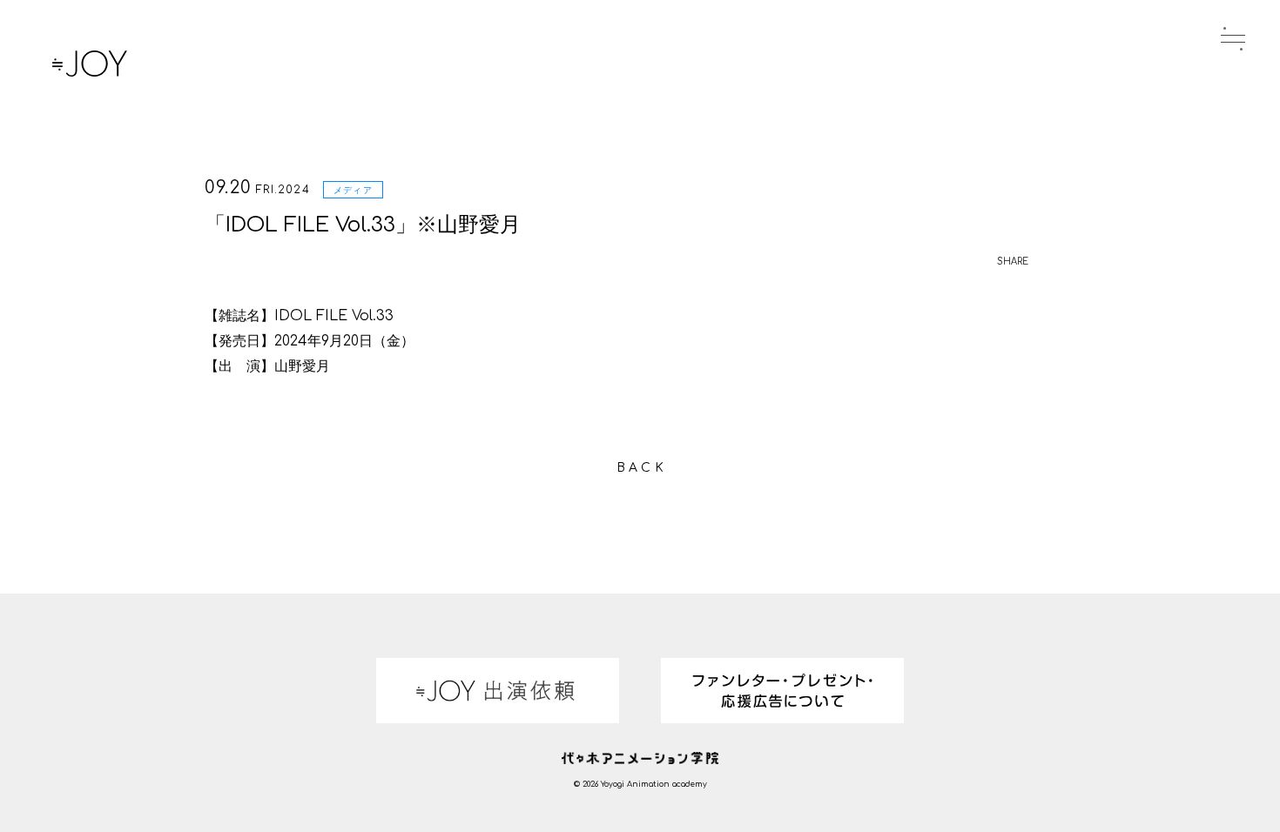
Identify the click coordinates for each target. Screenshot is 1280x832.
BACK (641, 467)
